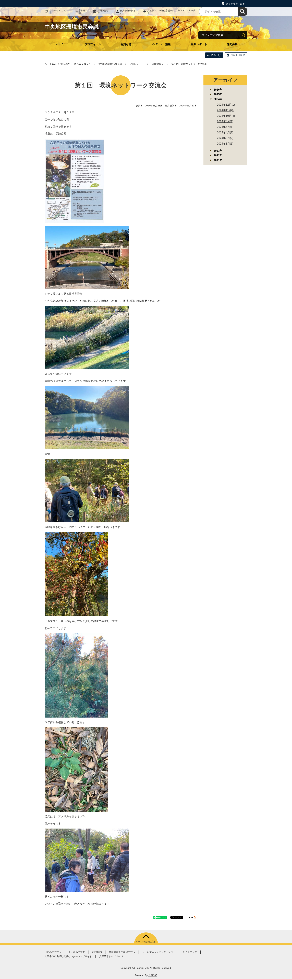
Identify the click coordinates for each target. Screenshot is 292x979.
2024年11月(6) (225, 110)
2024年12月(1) (226, 104)
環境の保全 (158, 64)
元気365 (152, 975)
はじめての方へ (53, 952)
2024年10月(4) (226, 115)
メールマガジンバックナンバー (158, 952)
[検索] (242, 11)
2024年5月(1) (225, 126)
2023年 (218, 150)
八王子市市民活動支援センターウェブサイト (68, 956)
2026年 (218, 89)
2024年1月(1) (225, 143)
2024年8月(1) (225, 121)
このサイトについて (58, 11)
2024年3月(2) (225, 138)
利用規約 (97, 952)
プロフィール (93, 44)
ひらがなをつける (235, 3)
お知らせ (125, 44)
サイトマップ (190, 952)
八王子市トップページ (111, 956)
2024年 (218, 99)
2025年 (218, 94)
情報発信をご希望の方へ (122, 952)
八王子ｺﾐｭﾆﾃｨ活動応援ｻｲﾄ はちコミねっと (68, 64)
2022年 (218, 155)
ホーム (60, 44)
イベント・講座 (161, 44)
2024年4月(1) (225, 132)
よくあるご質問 (76, 952)
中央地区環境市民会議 (110, 64)
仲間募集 (232, 44)
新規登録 (82, 11)
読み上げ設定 (238, 55)
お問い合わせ (102, 11)
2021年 (218, 160)
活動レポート (199, 44)
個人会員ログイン (128, 11)
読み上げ (216, 55)
